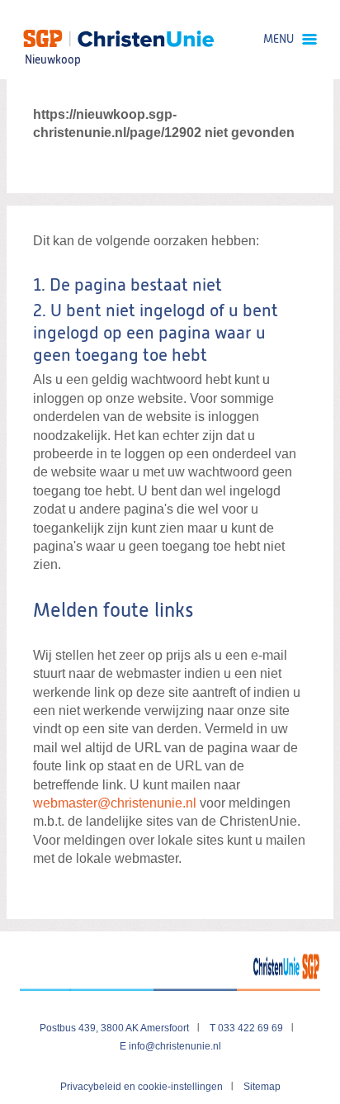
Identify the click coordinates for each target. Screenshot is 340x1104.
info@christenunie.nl (175, 1046)
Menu (278, 39)
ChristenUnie (52, 37)
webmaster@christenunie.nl (114, 803)
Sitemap (262, 1086)
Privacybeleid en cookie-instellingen (141, 1086)
